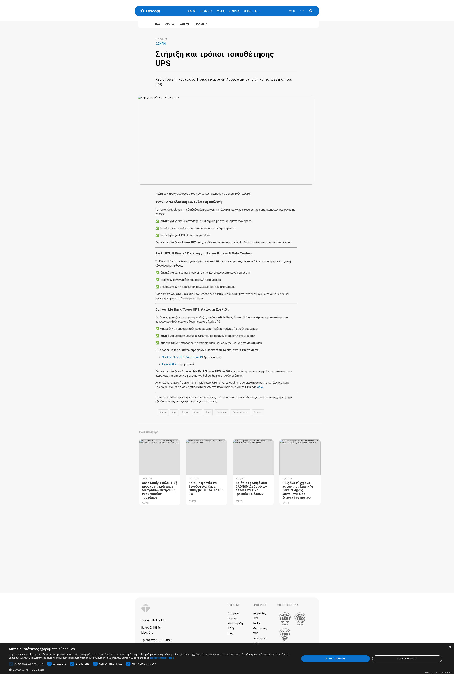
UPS (255, 618)
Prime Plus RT (194, 357)
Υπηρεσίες (259, 613)
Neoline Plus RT (172, 357)
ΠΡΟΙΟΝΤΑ (200, 23)
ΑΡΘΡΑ (169, 23)
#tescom (257, 412)
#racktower (221, 412)
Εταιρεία (233, 613)
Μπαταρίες (260, 628)
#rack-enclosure (240, 412)
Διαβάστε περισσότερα (162, 657)
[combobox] (292, 11)
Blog (230, 633)
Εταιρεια (234, 11)
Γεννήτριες (260, 638)
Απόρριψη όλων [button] (407, 658)
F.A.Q (231, 628)
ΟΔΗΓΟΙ (184, 23)
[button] (150, 669)
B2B (190, 11)
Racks (256, 623)
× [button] (450, 647)
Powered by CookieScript (438, 672)
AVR (255, 633)
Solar (256, 643)
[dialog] (227, 658)
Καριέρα (233, 618)
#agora (185, 412)
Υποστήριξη (251, 11)
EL (294, 11)
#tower (197, 412)
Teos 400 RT (170, 364)
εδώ (260, 387)
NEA (157, 23)
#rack (208, 412)
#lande (163, 412)
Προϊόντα (259, 605)
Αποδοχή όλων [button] (335, 658)
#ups (174, 412)
